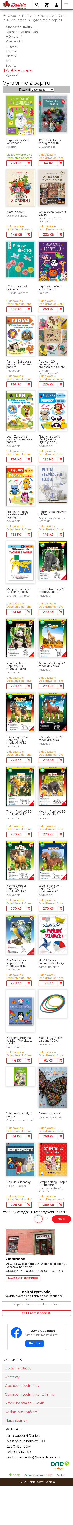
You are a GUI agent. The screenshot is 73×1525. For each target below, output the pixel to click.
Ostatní (11, 51)
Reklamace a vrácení (21, 1412)
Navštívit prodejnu (23, 1278)
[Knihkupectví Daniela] (14, 5)
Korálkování (14, 41)
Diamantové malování (22, 31)
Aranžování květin (19, 27)
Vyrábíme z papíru (47, 20)
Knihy (26, 16)
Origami (12, 46)
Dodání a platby (18, 1368)
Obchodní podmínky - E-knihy (29, 1394)
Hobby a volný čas (51, 16)
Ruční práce (16, 20)
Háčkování (13, 36)
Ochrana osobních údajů (38, 1475)
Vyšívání (12, 75)
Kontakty (12, 1377)
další (61, 1219)
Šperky (11, 65)
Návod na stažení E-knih (24, 1403)
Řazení (24, 89)
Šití (8, 61)
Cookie (60, 1475)
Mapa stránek (16, 1420)
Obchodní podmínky (22, 1386)
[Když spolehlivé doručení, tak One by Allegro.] (59, 1469)
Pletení (11, 56)
